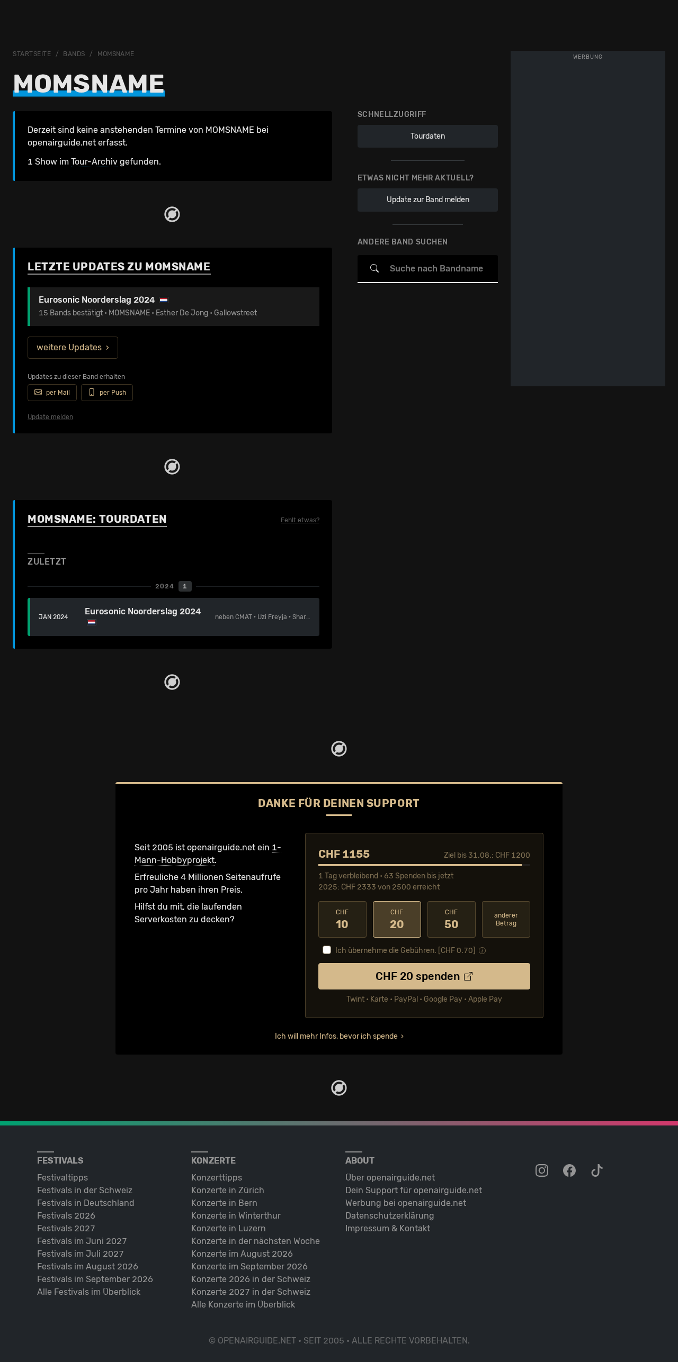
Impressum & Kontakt (387, 1228)
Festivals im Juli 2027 (80, 1254)
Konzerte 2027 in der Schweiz (250, 1292)
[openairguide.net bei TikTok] (598, 1171)
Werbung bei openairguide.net (405, 1203)
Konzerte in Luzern (228, 1228)
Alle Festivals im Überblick (88, 1292)
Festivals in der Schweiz (84, 1190)
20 (397, 920)
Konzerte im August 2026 (242, 1254)
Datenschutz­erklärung (389, 1216)
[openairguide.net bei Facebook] (570, 1171)
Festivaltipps (62, 1178)
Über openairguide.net (390, 1178)
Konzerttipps (216, 1178)
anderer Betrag (506, 919)
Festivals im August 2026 (87, 1266)
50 (451, 920)
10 (342, 920)
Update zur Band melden (428, 199)
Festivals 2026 (66, 1216)
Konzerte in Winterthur (236, 1216)
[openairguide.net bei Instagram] (543, 1171)
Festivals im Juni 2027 (82, 1241)
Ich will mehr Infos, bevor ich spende (336, 1036)
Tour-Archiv (94, 162)
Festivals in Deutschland (86, 1203)
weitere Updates (69, 347)
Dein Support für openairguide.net (413, 1190)
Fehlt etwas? (300, 520)
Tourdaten (428, 136)
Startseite (32, 54)
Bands (74, 54)
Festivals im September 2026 (95, 1279)
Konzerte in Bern (224, 1203)
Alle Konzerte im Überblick (243, 1305)
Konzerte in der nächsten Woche (255, 1241)
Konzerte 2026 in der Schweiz (250, 1279)
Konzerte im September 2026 (249, 1266)
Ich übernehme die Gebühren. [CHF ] (405, 950)
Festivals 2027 (66, 1228)
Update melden (50, 417)
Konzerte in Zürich (227, 1190)
